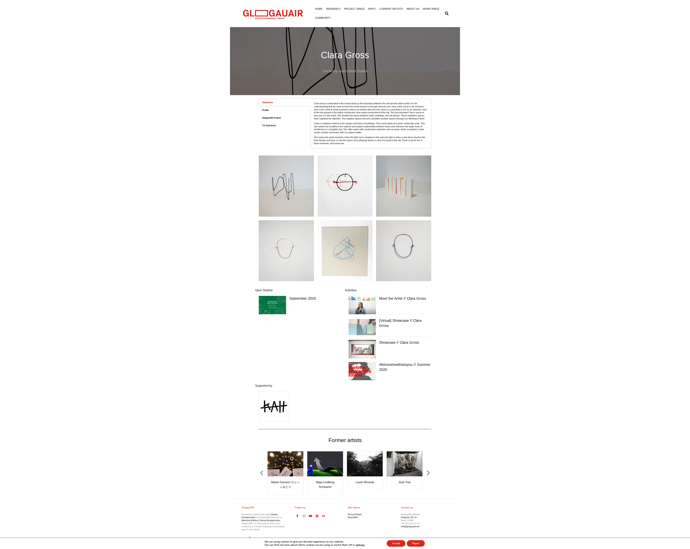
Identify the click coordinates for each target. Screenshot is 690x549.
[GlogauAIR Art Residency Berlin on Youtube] (311, 511)
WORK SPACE (431, 8)
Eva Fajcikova (325, 482)
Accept (396, 543)
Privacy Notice (355, 510)
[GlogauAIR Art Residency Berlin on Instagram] (304, 511)
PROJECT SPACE (354, 8)
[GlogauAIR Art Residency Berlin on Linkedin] (324, 511)
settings (360, 545)
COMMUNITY (323, 17)
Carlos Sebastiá (365, 482)
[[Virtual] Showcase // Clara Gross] (362, 327)
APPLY (372, 8)
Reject (415, 543)
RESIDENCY (333, 8)
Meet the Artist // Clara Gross (402, 298)
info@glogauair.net (410, 522)
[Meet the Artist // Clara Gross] (362, 305)
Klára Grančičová (405, 482)
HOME (319, 8)
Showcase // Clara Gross (399, 342)
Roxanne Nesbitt (285, 482)
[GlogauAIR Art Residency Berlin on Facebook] (297, 511)
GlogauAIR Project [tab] (271, 118)
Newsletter (353, 512)
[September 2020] (272, 305)
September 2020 (302, 298)
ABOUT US (412, 8)
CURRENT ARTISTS (391, 8)
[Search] (445, 13)
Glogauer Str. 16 (409, 512)
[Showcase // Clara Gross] (362, 349)
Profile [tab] (265, 110)
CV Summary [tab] (269, 125)
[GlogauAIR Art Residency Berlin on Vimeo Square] (317, 511)
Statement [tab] (267, 102)
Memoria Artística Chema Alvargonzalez (261, 515)
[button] (261, 470)
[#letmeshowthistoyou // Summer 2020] (362, 371)
